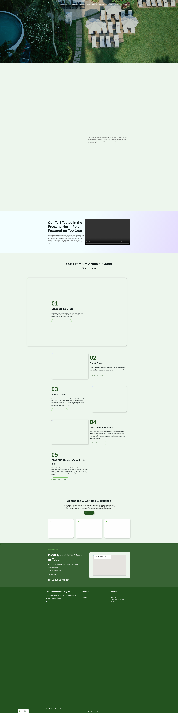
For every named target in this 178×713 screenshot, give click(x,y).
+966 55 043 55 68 (52, 575)
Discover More (89, 512)
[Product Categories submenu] (129, 4)
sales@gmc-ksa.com (53, 567)
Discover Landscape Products (60, 321)
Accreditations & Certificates (117, 599)
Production (84, 597)
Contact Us (113, 597)
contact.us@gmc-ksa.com (54, 570)
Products (84, 595)
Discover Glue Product (97, 443)
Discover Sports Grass (97, 375)
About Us (112, 595)
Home (66, 4)
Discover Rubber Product (59, 479)
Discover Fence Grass (58, 410)
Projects (112, 601)
